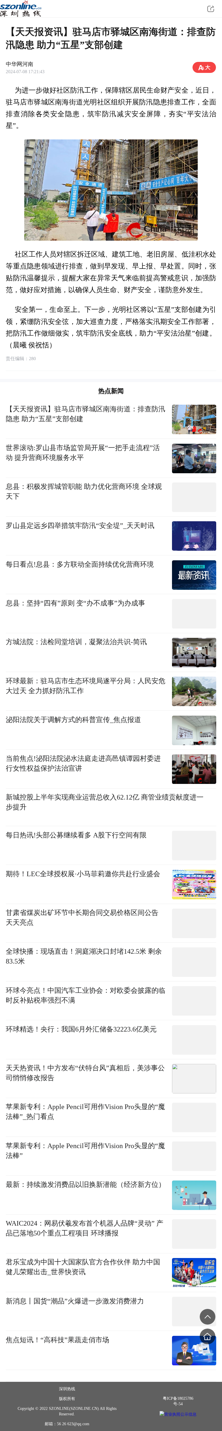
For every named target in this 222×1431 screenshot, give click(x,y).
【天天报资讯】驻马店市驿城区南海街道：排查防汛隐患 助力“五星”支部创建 (85, 414)
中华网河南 (19, 64)
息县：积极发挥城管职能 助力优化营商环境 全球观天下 (84, 491)
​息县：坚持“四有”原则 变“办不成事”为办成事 (75, 603)
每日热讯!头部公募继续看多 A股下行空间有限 (76, 835)
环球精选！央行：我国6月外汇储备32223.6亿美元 (81, 1029)
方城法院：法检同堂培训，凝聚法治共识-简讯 (76, 642)
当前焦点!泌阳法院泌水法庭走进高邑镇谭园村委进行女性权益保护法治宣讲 (83, 763)
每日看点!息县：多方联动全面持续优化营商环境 (80, 564)
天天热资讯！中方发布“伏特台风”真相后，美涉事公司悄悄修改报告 (85, 1073)
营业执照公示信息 (180, 1414)
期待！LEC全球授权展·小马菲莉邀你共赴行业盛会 (83, 874)
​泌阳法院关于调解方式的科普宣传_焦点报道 (73, 719)
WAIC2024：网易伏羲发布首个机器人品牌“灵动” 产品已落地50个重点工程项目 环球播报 (84, 1228)
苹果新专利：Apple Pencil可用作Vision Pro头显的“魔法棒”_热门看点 (85, 1111)
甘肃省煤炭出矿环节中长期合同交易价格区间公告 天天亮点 (82, 917)
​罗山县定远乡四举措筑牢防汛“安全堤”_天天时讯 (80, 525)
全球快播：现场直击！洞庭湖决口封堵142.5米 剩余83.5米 (84, 956)
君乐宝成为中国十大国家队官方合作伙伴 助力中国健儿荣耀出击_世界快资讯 (83, 1267)
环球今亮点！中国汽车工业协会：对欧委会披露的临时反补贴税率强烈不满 (85, 995)
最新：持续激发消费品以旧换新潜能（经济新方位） (85, 1184)
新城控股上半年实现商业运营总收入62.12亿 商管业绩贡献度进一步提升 (105, 802)
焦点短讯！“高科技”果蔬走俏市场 (57, 1340)
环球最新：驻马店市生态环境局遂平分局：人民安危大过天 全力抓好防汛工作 (85, 686)
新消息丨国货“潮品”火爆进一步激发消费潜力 (75, 1301)
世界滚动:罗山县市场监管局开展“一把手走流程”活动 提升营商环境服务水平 (83, 452)
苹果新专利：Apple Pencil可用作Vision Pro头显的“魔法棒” (85, 1150)
